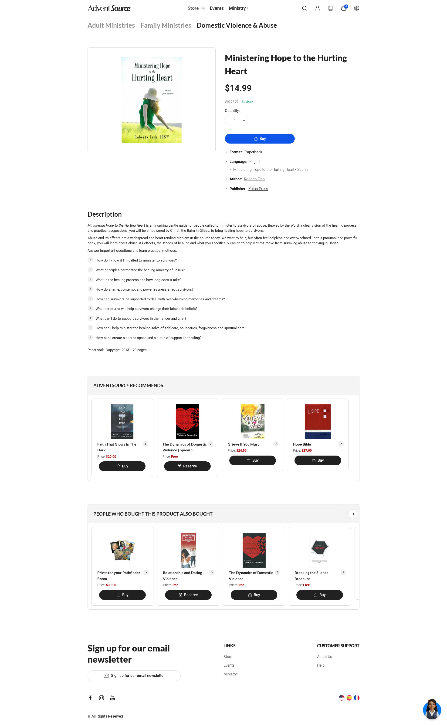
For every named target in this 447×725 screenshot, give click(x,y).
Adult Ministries (111, 25)
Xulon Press (258, 189)
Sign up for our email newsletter (138, 675)
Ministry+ (238, 8)
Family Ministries (165, 25)
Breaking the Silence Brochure (311, 575)
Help (321, 665)
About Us (324, 657)
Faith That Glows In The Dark (116, 447)
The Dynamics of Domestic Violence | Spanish (185, 447)
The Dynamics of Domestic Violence (251, 575)
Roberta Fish (254, 179)
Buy (263, 138)
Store (193, 8)
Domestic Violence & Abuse (237, 25)
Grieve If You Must (243, 444)
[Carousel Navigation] (222, 513)
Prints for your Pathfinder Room (118, 575)
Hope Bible (302, 444)
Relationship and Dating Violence (182, 575)
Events (217, 8)
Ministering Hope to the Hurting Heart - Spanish (272, 169)
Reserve (190, 466)
